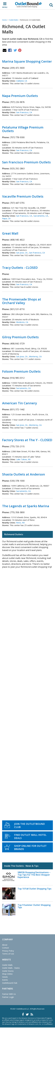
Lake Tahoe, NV (23, 459)
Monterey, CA (35, 356)
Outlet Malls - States (11, 968)
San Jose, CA (21, 252)
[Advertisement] (27, 691)
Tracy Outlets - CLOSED (20, 267)
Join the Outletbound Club (29, 825)
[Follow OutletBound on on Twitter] (27, 1014)
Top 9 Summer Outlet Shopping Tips (34, 906)
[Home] (28, 4)
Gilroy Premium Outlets (20, 337)
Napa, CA (6, 218)
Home (4, 20)
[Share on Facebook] (9, 50)
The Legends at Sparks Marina (25, 506)
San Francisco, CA (24, 112)
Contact (5, 947)
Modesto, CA (22, 322)
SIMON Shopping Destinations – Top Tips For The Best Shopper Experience (34, 875)
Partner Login (8, 997)
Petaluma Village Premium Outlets (22, 129)
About (4, 945)
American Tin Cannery (19, 403)
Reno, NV (20, 522)
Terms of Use (8, 953)
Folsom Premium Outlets (21, 371)
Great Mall (10, 233)
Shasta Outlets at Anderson (23, 474)
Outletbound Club (9, 983)
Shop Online (7, 974)
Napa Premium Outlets (20, 95)
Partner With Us (9, 994)
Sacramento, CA (41, 215)
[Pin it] (19, 50)
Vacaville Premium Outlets (22, 196)
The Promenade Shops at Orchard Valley (21, 301)
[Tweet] (15, 50)
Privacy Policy (8, 951)
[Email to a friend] (4, 50)
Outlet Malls (13, 20)
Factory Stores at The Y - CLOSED (27, 440)
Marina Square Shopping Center (27, 61)
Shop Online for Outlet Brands (30, 847)
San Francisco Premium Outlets (26, 162)
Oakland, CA (21, 80)
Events (5, 980)
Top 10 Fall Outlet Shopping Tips (34, 888)
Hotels (5, 977)
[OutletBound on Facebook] (23, 1014)
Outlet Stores (8, 971)
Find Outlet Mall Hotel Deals (30, 836)
